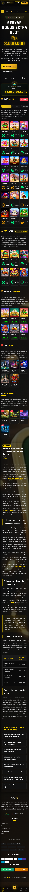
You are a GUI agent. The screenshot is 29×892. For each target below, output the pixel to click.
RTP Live (3, 834)
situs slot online (7, 510)
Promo (8, 890)
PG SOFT (16, 106)
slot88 (12, 602)
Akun (26, 890)
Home (3, 890)
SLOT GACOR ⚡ (8, 72)
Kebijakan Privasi (5, 828)
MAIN (5, 125)
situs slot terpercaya (15, 478)
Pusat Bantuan (5, 831)
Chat (21, 890)
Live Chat (22, 869)
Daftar (24, 2)
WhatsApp (8, 869)
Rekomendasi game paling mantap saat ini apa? (12, 758)
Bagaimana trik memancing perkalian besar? (12, 750)
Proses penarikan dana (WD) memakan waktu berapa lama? (13, 778)
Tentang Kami (4, 823)
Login (17, 2)
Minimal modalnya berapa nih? (13, 772)
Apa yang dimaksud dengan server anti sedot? (13, 743)
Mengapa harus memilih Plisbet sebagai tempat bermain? (14, 735)
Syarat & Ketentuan (6, 825)
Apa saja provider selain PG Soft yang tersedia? (14, 765)
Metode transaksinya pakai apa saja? (14, 786)
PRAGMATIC (6, 106)
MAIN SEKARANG (8, 66)
